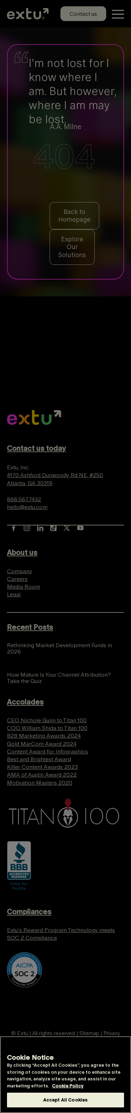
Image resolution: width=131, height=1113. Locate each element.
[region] (65, 1074)
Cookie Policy (67, 1085)
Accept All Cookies (65, 1100)
